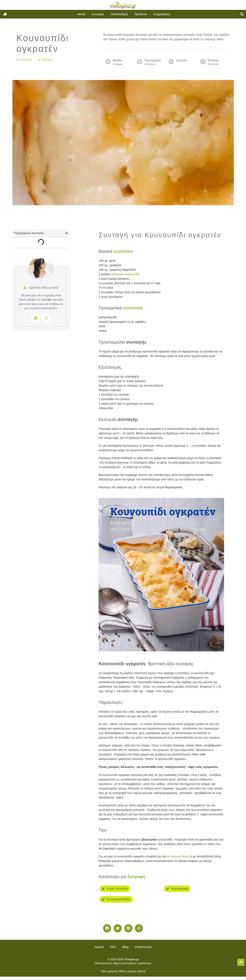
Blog (125, 947)
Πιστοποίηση (119, 14)
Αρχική (99, 947)
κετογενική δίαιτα (178, 856)
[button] (242, 14)
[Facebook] (35, 318)
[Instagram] (139, 928)
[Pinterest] (128, 928)
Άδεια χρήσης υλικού (132, 971)
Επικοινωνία (143, 947)
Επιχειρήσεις (161, 14)
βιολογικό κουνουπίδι (125, 274)
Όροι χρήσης (109, 971)
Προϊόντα (141, 14)
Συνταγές (98, 14)
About (81, 14)
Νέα (113, 947)
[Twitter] (118, 928)
